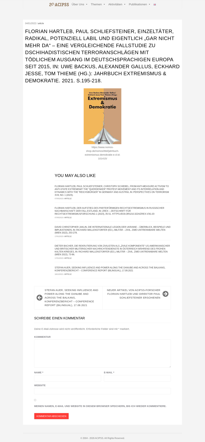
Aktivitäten (115, 4)
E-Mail (109, 372)
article (41, 23)
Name (38, 372)
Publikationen (138, 4)
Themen (96, 4)
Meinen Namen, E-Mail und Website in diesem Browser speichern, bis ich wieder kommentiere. (100, 406)
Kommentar (42, 337)
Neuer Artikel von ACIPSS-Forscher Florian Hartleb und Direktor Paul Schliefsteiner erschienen (133, 294)
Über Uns (78, 4)
